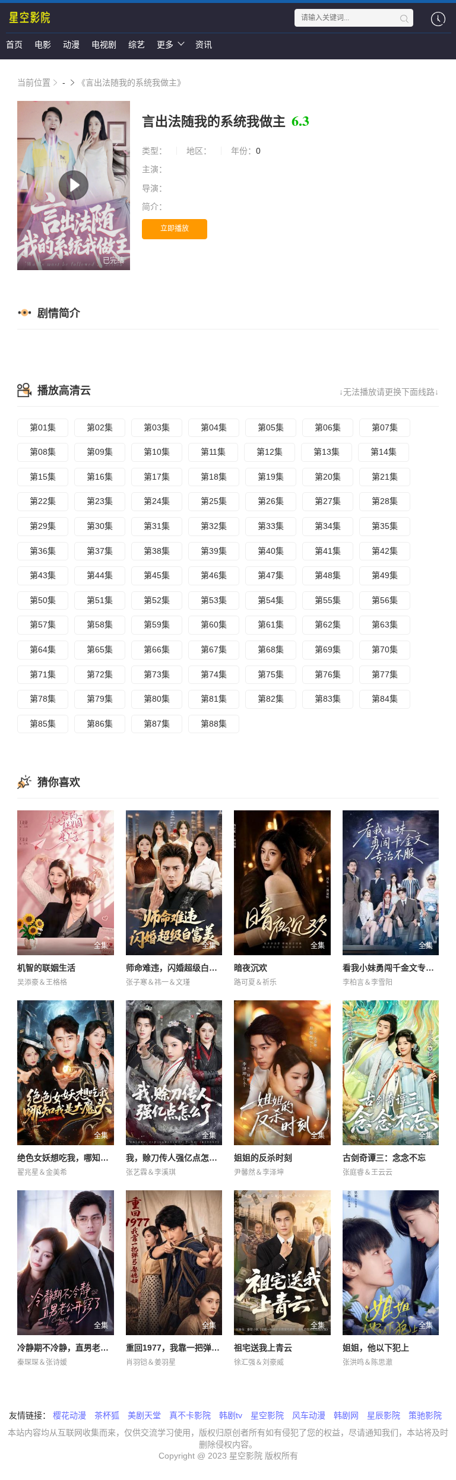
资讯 (203, 44)
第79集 (100, 698)
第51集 (100, 600)
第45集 (157, 575)
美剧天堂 (144, 1415)
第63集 (385, 624)
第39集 (214, 551)
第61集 (271, 624)
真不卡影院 (190, 1415)
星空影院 (267, 1415)
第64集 (43, 649)
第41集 (328, 551)
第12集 (269, 452)
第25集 (214, 501)
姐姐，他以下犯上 (376, 1347)
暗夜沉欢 (250, 967)
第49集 (385, 575)
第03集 (157, 427)
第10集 (157, 452)
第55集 (328, 600)
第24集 (157, 501)
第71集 (43, 674)
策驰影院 (425, 1415)
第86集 (100, 723)
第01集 (43, 427)
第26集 (271, 501)
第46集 (214, 575)
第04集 (214, 427)
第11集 (213, 452)
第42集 (385, 551)
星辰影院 (383, 1415)
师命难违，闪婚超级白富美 (176, 967)
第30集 (100, 526)
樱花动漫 (69, 1415)
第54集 (271, 600)
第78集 (43, 698)
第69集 (328, 649)
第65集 (100, 649)
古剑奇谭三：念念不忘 (384, 1157)
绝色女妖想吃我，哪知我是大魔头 (79, 1157)
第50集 (43, 600)
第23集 (100, 501)
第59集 (157, 624)
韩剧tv (230, 1415)
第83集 (328, 698)
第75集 (271, 674)
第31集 (157, 526)
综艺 (136, 44)
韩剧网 (346, 1415)
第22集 (43, 501)
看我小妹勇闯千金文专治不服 (397, 967)
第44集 (100, 575)
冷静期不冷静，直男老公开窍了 (75, 1347)
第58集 (100, 624)
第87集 (157, 723)
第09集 (100, 452)
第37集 (100, 551)
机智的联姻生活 (46, 967)
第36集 (43, 551)
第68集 (271, 649)
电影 (42, 44)
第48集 (328, 575)
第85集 (43, 723)
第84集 (385, 698)
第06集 (328, 427)
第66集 (157, 649)
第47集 (271, 575)
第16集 (100, 476)
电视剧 (103, 44)
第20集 (328, 476)
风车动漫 (308, 1415)
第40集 (271, 551)
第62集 (328, 624)
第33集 (271, 526)
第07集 (385, 427)
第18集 (214, 476)
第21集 (385, 476)
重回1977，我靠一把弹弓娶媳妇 (185, 1347)
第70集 (385, 649)
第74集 (214, 674)
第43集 (43, 575)
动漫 (71, 44)
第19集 (271, 476)
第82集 (271, 698)
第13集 (327, 452)
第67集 (214, 649)
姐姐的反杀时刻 (263, 1157)
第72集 (100, 674)
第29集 (43, 526)
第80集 (157, 698)
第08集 (43, 452)
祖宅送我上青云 (263, 1347)
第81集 (214, 698)
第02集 (100, 427)
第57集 (43, 624)
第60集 (214, 624)
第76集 (328, 674)
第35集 (385, 526)
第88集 (214, 723)
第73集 (157, 674)
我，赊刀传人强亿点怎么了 (176, 1157)
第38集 (157, 551)
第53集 (214, 600)
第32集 (214, 526)
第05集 (271, 427)
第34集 (328, 526)
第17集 (157, 476)
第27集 (328, 501)
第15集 (43, 476)
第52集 (157, 600)
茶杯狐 (106, 1415)
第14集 (383, 452)
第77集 (385, 674)
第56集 (385, 600)
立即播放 (174, 228)
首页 (14, 44)
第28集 (385, 501)
